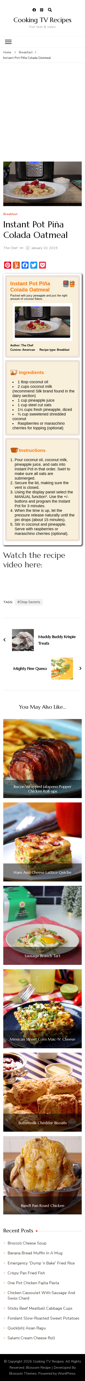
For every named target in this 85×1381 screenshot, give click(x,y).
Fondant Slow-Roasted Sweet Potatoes (43, 1318)
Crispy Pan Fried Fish (26, 1273)
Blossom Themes (23, 1373)
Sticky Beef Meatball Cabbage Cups (40, 1308)
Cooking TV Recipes (42, 20)
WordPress (66, 1373)
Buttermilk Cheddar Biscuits (43, 1122)
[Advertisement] (42, 116)
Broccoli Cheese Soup (27, 1243)
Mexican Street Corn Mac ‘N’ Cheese (42, 1039)
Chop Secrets (30, 602)
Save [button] (66, 285)
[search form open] (50, 10)
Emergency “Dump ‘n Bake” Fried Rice (41, 1263)
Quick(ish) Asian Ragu (27, 1328)
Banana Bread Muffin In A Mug (35, 1253)
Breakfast (10, 214)
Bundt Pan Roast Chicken (42, 1205)
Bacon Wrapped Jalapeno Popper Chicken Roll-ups (42, 789)
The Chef (10, 248)
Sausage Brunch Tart (42, 955)
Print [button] (72, 285)
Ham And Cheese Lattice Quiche (42, 872)
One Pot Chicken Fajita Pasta (33, 1283)
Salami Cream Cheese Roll (31, 1338)
